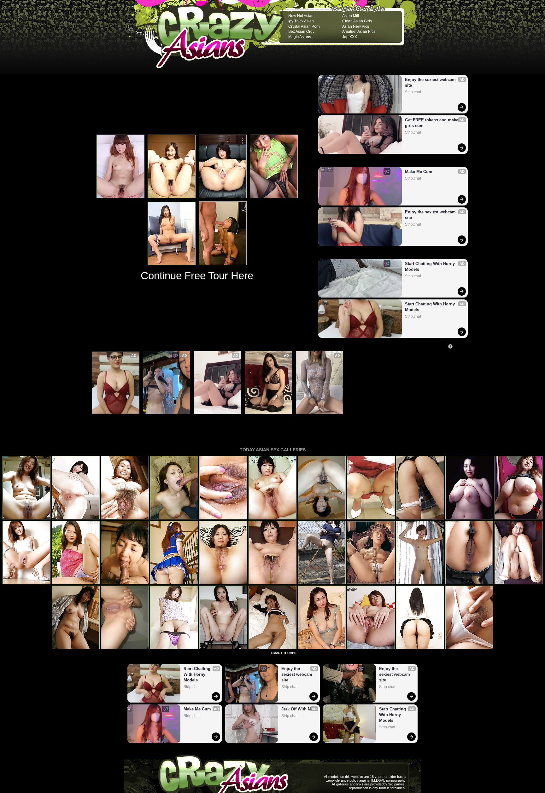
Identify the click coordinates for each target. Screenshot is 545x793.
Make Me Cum (418, 171)
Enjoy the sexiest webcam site (431, 82)
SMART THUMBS (283, 653)
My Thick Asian (301, 21)
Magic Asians (299, 37)
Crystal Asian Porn (304, 26)
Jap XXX (349, 37)
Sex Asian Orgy (301, 31)
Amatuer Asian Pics (358, 31)
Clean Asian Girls (357, 21)
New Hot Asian (301, 16)
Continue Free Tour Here (197, 275)
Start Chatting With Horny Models (430, 266)
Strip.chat (413, 92)
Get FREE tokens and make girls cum (432, 123)
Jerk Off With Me (297, 709)
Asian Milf (350, 16)
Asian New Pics (355, 26)
